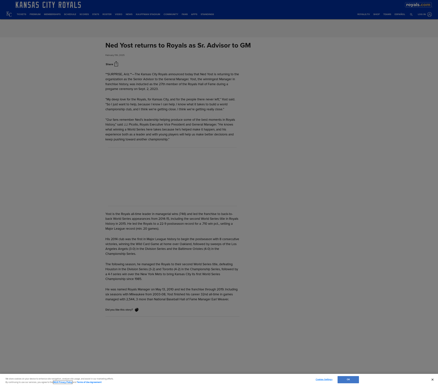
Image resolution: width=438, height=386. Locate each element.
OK (348, 379)
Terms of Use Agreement (89, 382)
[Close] (432, 379)
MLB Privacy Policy (62, 382)
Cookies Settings (324, 379)
